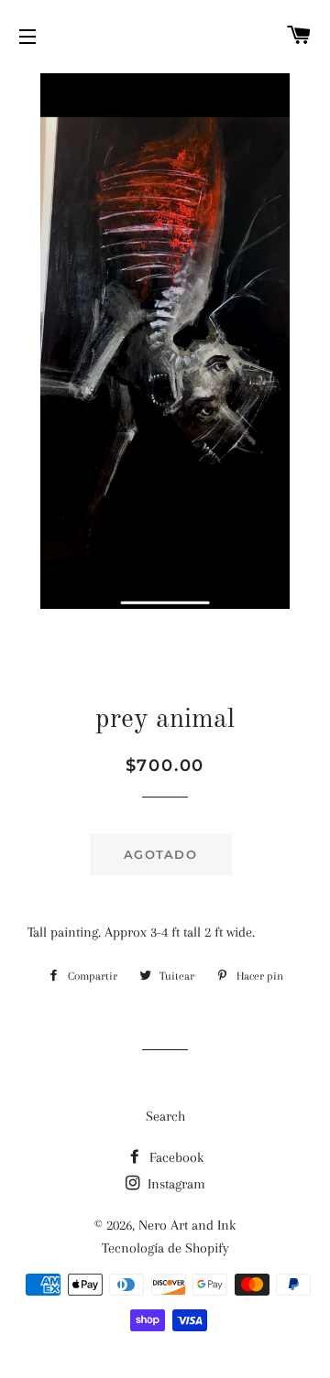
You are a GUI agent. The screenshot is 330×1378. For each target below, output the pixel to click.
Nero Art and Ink (187, 1225)
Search (165, 1116)
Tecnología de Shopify (165, 1248)
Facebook (175, 1157)
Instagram (174, 1184)
